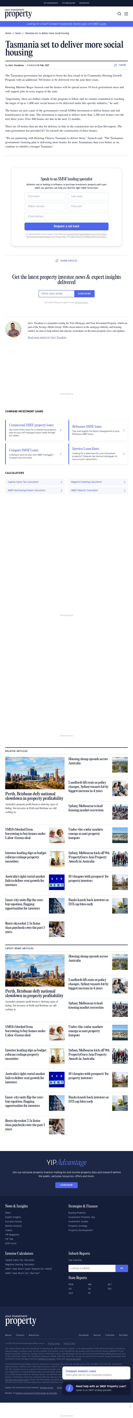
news (18, 33)
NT (89, 1293)
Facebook (84, 1335)
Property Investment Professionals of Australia (36, 1393)
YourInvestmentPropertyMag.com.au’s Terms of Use (86, 234)
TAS (110, 1289)
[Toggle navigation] (126, 14)
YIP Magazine (68, 3)
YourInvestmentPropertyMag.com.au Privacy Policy (46, 237)
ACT (110, 1284)
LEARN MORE (66, 1185)
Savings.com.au (46, 1388)
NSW (71, 1284)
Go (121, 1268)
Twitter (97, 1335)
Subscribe (84, 294)
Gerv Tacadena (16, 65)
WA (90, 1284)
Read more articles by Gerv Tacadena (47, 337)
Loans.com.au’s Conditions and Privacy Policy (88, 237)
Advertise (84, 3)
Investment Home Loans (73, 24)
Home (8, 33)
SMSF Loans (99, 24)
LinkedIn (110, 1335)
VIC (70, 1289)
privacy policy (81, 302)
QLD (70, 1293)
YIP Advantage (51, 3)
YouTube (123, 1335)
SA (89, 1289)
